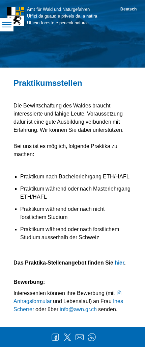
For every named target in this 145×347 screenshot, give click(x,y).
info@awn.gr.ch (78, 309)
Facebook (55, 337)
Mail (80, 337)
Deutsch (128, 9)
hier (119, 263)
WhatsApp (92, 337)
